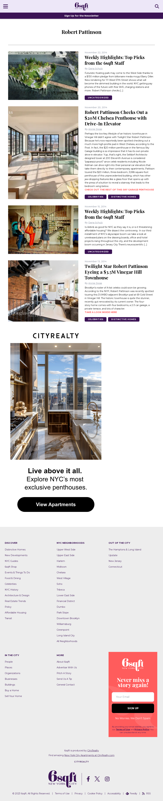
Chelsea (61, 572)
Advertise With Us (67, 667)
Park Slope (63, 612)
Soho (59, 584)
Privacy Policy (142, 729)
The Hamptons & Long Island (125, 549)
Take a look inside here (101, 312)
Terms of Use (123, 729)
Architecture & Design (17, 595)
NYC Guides (11, 561)
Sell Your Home (13, 696)
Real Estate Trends (15, 601)
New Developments (16, 555)
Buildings (10, 684)
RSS (148, 793)
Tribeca (61, 589)
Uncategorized (98, 97)
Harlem (61, 561)
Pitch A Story (64, 673)
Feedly (133, 793)
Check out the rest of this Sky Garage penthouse (119, 189)
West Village (64, 578)
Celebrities (95, 197)
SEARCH (157, 6)
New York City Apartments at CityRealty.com (89, 755)
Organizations (12, 673)
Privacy (78, 793)
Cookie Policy (95, 793)
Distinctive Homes (123, 197)
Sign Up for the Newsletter (81, 15)
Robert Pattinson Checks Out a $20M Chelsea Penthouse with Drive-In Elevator (116, 117)
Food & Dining (13, 578)
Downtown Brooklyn (68, 618)
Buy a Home (12, 690)
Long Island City (66, 635)
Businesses (11, 679)
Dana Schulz (95, 68)
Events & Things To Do (17, 572)
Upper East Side (65, 555)
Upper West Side (66, 549)
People (9, 661)
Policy (8, 606)
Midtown (62, 566)
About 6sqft (63, 661)
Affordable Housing (15, 612)
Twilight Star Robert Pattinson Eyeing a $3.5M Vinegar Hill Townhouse (116, 272)
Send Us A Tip (64, 679)
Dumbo (61, 606)
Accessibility (114, 793)
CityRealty (93, 750)
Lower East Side (66, 595)
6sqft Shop (11, 566)
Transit (8, 618)
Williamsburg (64, 624)
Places (8, 667)
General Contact (66, 684)
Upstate (113, 555)
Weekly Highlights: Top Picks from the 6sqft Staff (115, 60)
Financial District (66, 601)
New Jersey (115, 561)
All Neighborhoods (67, 641)
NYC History (11, 589)
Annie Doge (95, 129)
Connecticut (115, 566)
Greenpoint (63, 629)
